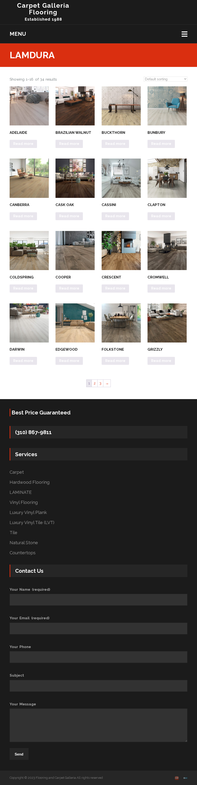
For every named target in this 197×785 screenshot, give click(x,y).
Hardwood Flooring (29, 482)
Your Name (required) (30, 589)
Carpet (17, 472)
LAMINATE (21, 492)
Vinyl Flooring (24, 502)
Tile (13, 533)
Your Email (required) (29, 618)
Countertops (23, 553)
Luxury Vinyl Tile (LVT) (32, 522)
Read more (23, 144)
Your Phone (20, 647)
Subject (17, 675)
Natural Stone (24, 543)
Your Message (23, 704)
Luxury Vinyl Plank (28, 512)
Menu (18, 34)
